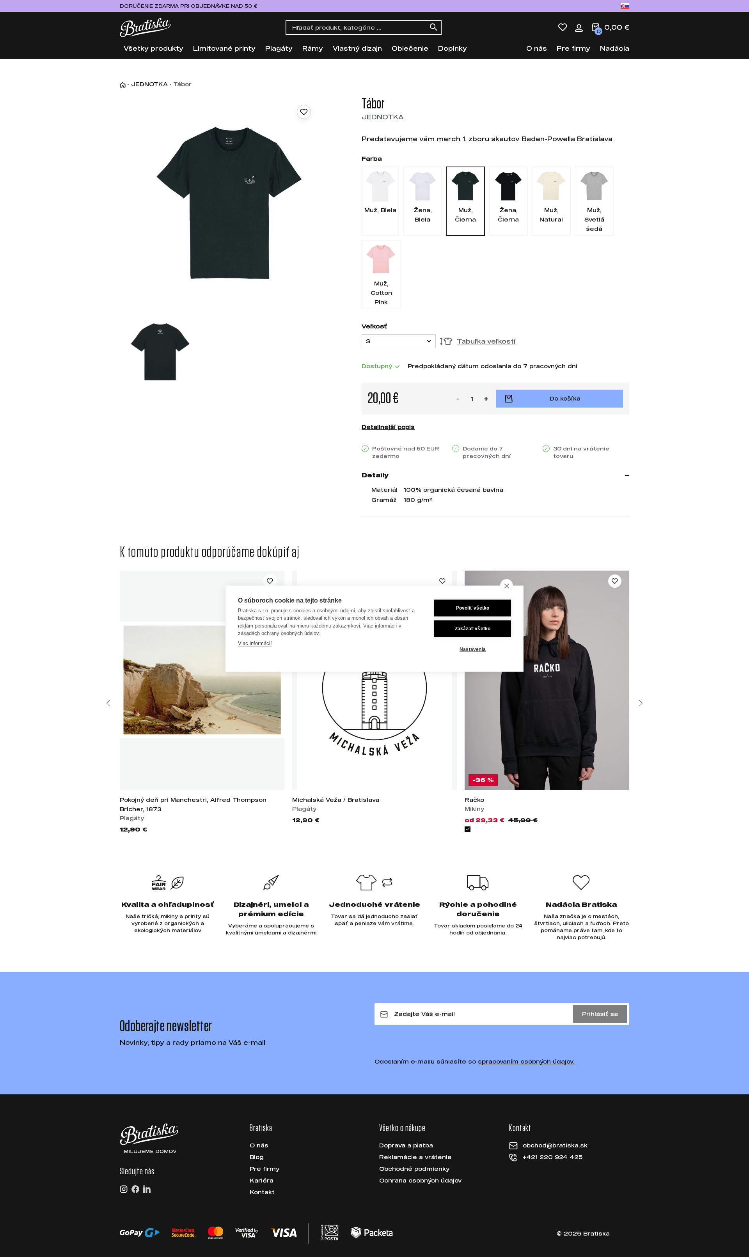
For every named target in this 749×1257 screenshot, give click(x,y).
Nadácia (614, 48)
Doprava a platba (406, 1145)
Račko (474, 799)
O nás (536, 48)
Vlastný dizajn (357, 48)
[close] (506, 585)
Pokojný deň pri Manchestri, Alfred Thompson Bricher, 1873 (193, 804)
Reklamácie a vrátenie (415, 1157)
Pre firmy (573, 48)
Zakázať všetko (473, 628)
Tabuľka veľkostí (486, 341)
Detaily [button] (375, 475)
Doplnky (452, 48)
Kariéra (261, 1180)
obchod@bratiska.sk (555, 1145)
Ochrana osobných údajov (420, 1180)
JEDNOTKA (149, 84)
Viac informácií (255, 643)
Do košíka (565, 398)
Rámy (312, 48)
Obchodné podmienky (414, 1168)
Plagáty (279, 48)
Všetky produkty (153, 48)
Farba (372, 158)
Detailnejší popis (388, 427)
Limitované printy (224, 48)
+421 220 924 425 (552, 1157)
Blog (257, 1157)
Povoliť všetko (473, 608)
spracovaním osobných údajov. (526, 1061)
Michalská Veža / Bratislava (335, 799)
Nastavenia (473, 649)
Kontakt (262, 1192)
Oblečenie (410, 48)
